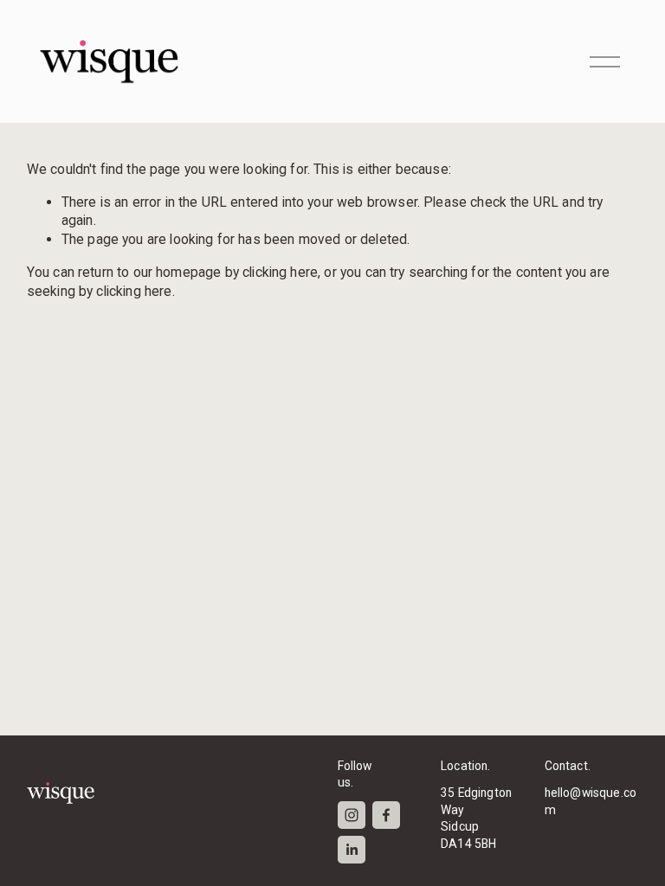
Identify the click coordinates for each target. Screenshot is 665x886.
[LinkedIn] (351, 850)
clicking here (280, 272)
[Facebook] (386, 815)
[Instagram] (351, 815)
